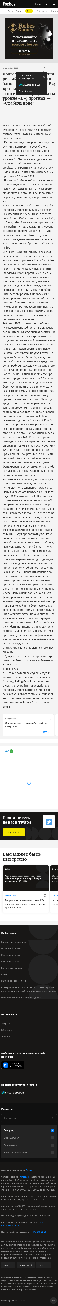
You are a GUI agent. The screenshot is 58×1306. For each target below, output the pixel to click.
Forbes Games (19, 11)
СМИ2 (7, 1265)
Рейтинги (41, 11)
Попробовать (25, 91)
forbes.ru (30, 1170)
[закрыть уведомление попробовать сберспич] (44, 77)
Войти (38, 3)
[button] (54, 3)
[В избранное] (54, 67)
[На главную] (9, 4)
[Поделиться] (49, 67)
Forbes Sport (10, 895)
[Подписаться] (53, 1118)
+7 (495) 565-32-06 (37, 1231)
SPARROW (24, 1265)
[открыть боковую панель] (46, 3)
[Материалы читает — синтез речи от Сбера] (43, 67)
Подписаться (13, 832)
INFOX (42, 1265)
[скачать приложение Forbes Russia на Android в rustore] (12, 1065)
